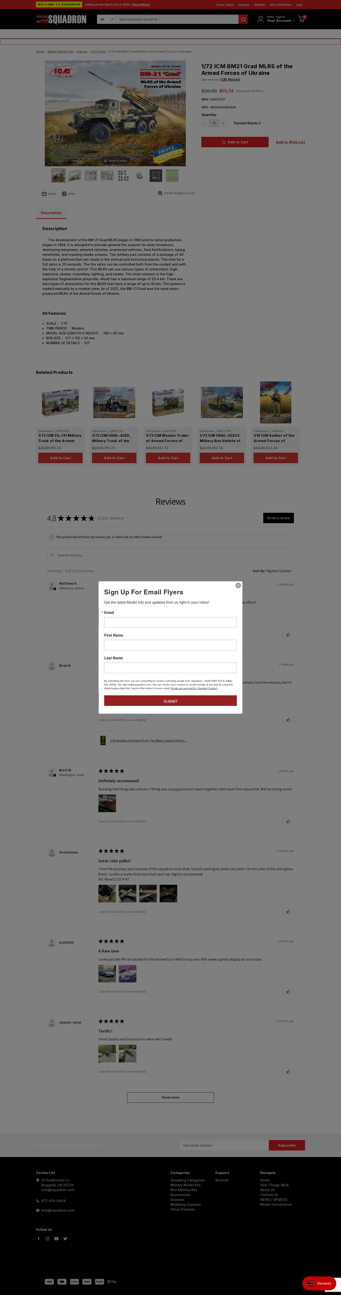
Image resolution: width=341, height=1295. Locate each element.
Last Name (113, 658)
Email (109, 612)
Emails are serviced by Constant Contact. (194, 688)
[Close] (238, 585)
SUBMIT (171, 701)
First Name (113, 635)
